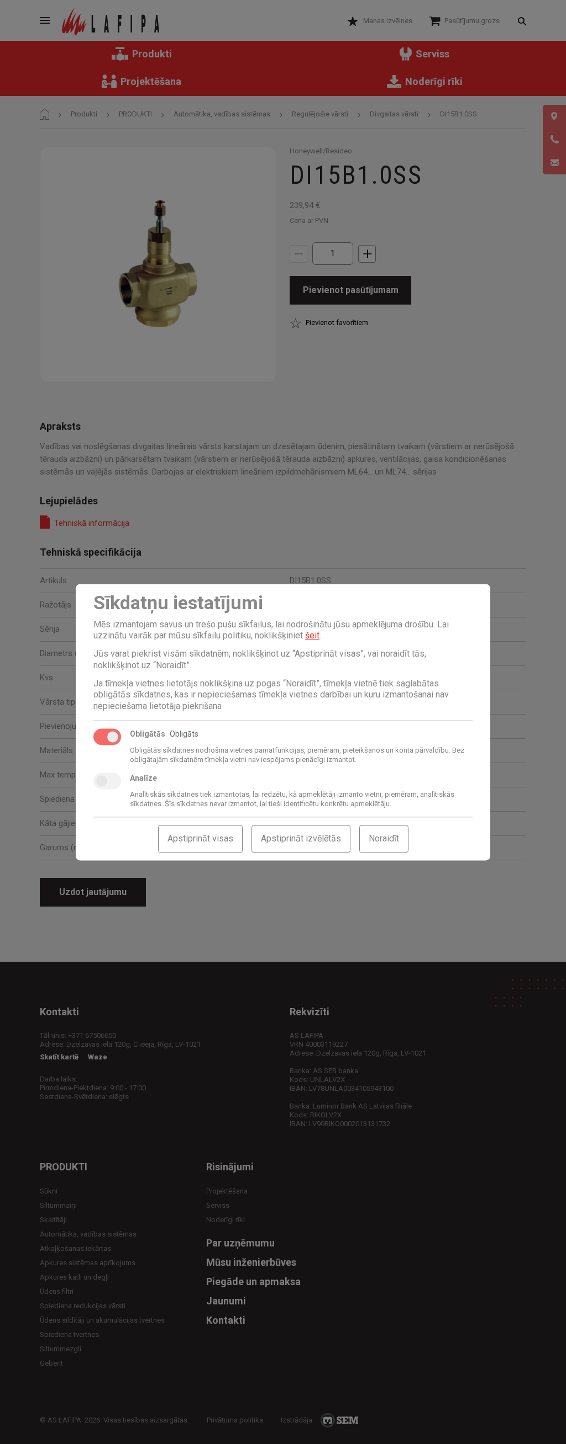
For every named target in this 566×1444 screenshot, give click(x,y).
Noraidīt (384, 838)
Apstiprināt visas (200, 838)
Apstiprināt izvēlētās (301, 838)
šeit (312, 636)
